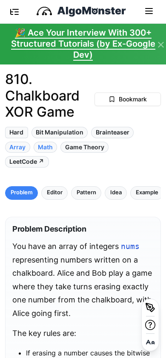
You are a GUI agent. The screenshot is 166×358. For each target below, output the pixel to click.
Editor (55, 192)
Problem (22, 192)
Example (147, 192)
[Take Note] (150, 307)
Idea (116, 192)
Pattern (86, 192)
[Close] (160, 45)
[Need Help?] (150, 324)
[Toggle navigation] (149, 10)
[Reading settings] (150, 342)
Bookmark (133, 99)
